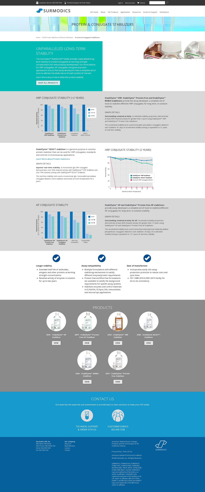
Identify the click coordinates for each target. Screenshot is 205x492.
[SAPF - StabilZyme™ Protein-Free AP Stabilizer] (87, 321)
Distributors (164, 12)
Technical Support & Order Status (78, 3)
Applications (125, 12)
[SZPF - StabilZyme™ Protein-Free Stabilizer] (118, 360)
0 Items (142, 3)
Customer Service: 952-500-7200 (50, 3)
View (56, 343)
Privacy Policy (116, 452)
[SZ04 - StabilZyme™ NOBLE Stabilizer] (87, 360)
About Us (68, 444)
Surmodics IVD (54, 11)
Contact (67, 450)
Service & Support (150, 12)
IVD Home (94, 12)
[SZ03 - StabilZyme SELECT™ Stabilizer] (148, 321)
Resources (136, 12)
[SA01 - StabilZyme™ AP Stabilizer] (56, 321)
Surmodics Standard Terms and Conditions (127, 455)
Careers (67, 448)
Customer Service (118, 426)
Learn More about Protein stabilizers (53, 159)
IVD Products (113, 12)
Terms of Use (127, 452)
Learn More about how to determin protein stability (59, 77)
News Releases (70, 446)
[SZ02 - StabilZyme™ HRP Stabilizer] (118, 321)
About (103, 12)
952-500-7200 (118, 429)
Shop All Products (48, 83)
